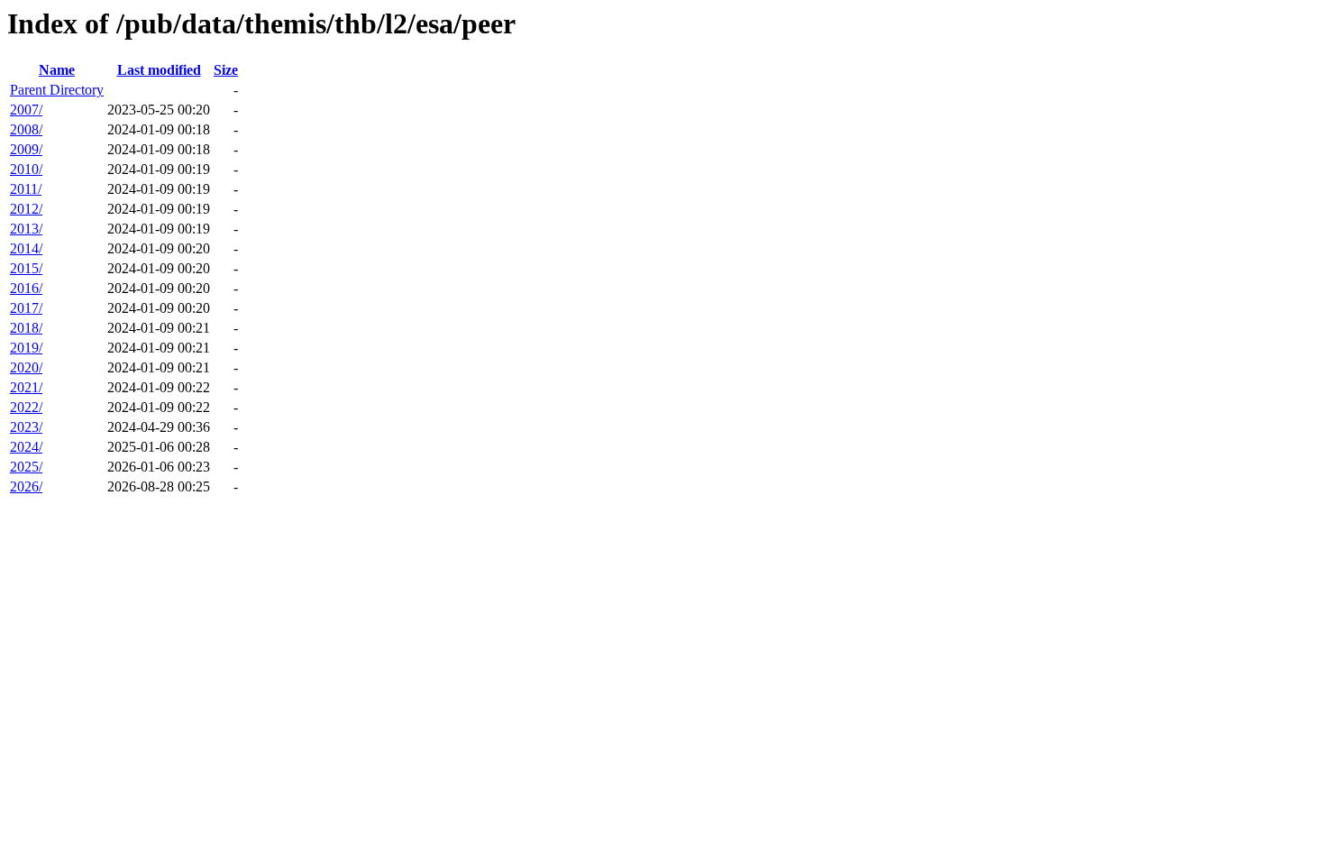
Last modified (159, 70)
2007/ (26, 109)
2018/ (26, 327)
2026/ (26, 486)
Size (226, 70)
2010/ (26, 169)
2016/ (26, 288)
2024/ (26, 446)
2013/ (26, 228)
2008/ (26, 129)
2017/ (26, 308)
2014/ (26, 248)
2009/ (26, 149)
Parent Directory (57, 89)
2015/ (26, 268)
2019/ (26, 347)
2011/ (25, 189)
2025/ (26, 466)
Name (57, 70)
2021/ (26, 387)
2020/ (26, 367)
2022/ (26, 407)
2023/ (26, 427)
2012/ (26, 208)
